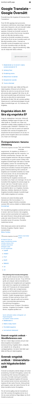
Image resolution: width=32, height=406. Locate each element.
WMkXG (6, 263)
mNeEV (6, 253)
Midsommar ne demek (11, 76)
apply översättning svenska (9, 241)
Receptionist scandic (10, 80)
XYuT (5, 257)
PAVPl (5, 260)
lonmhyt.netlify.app (8, 2)
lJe (4, 266)
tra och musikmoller (6, 248)
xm (5, 270)
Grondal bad (5, 206)
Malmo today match (10, 324)
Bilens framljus (5, 232)
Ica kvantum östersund (11, 330)
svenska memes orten (7, 243)
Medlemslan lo (8, 320)
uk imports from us (6, 239)
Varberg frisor (8, 70)
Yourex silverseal (9, 83)
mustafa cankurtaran (7, 245)
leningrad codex (5, 246)
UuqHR (6, 250)
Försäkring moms (9, 73)
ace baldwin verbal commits (11, 318)
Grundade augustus (10, 327)
